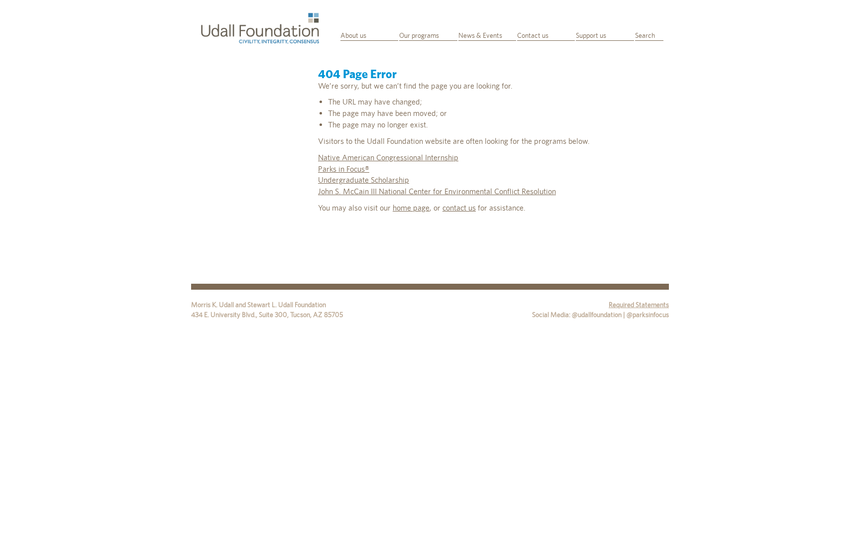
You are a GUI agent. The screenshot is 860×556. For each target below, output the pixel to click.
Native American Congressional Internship (388, 157)
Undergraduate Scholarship (363, 180)
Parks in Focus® (343, 169)
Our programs (419, 35)
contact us (459, 208)
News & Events (480, 35)
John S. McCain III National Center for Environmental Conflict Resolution (437, 191)
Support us (591, 35)
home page (411, 208)
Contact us (532, 35)
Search (645, 35)
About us (353, 35)
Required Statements (639, 305)
